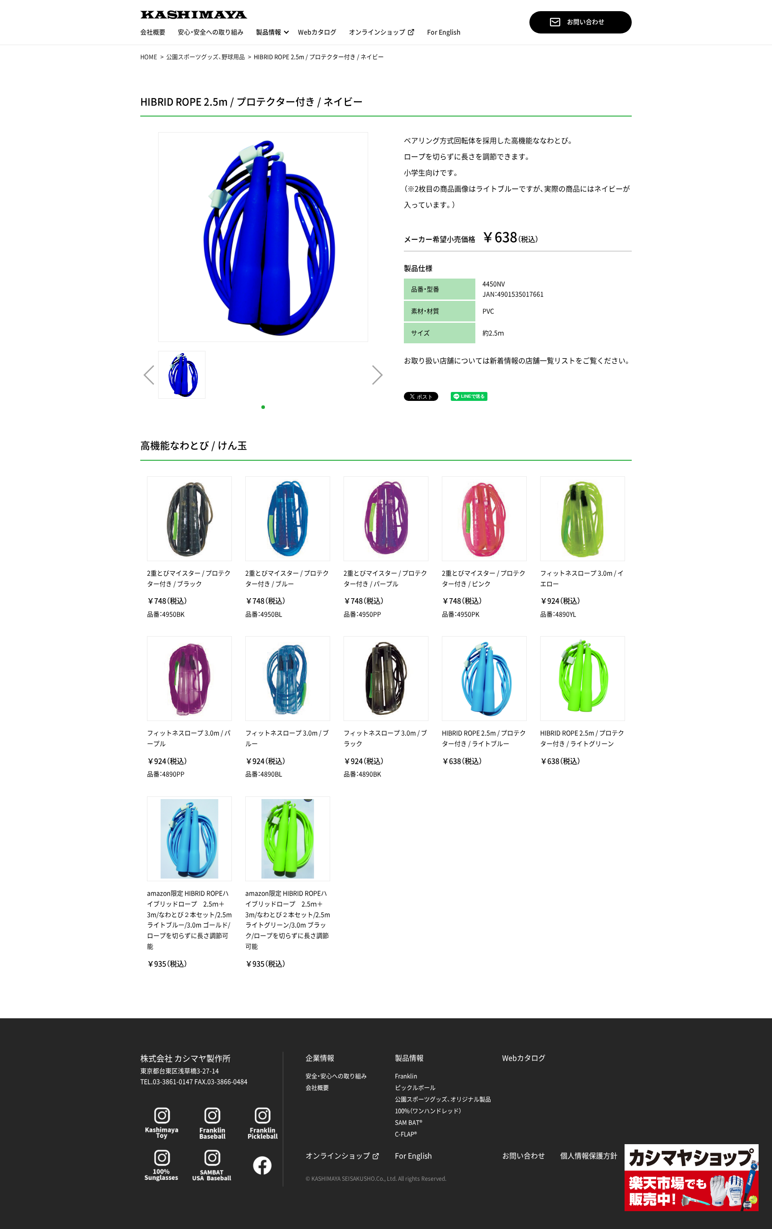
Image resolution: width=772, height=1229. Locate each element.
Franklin (406, 1075)
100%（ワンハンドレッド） (428, 1110)
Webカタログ (317, 32)
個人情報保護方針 (588, 1155)
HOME (148, 56)
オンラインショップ (377, 32)
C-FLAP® (406, 1133)
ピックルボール (415, 1087)
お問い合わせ (585, 22)
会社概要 (152, 32)
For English (444, 32)
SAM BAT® (408, 1122)
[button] (263, 407)
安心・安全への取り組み (210, 32)
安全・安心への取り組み (336, 1075)
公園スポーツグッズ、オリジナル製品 (443, 1099)
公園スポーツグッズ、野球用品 (205, 56)
